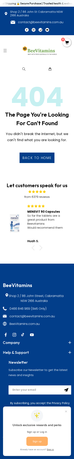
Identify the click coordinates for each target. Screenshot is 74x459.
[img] (37, 191)
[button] (5, 50)
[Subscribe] (66, 390)
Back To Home (37, 157)
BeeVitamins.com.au (24, 324)
